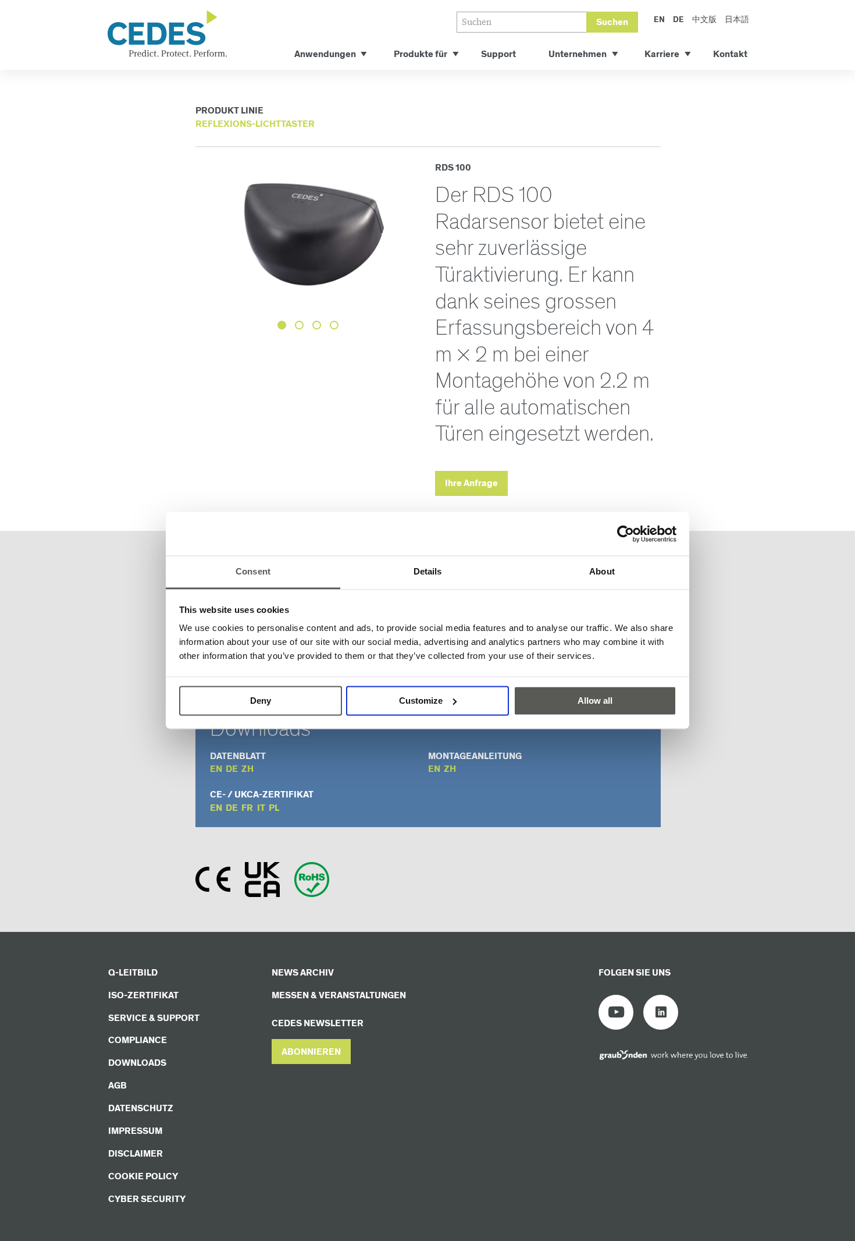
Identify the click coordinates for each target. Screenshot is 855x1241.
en (216, 769)
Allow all (595, 700)
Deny (260, 700)
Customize (421, 700)
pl (274, 808)
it (261, 808)
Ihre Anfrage (471, 483)
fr (247, 808)
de (232, 769)
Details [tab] (428, 571)
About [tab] (602, 571)
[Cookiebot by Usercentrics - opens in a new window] (625, 534)
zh (247, 769)
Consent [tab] (253, 571)
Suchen (612, 22)
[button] (311, 1051)
